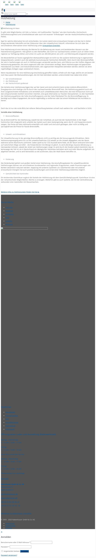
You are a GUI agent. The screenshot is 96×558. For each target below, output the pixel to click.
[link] (27, 14)
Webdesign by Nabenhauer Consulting (16, 513)
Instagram (10, 214)
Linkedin (9, 221)
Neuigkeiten (10, 412)
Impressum (10, 429)
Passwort (5, 547)
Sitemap (9, 528)
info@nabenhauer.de (9, 494)
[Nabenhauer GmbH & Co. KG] (13, 4)
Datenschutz (10, 426)
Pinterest (9, 224)
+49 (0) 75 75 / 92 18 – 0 (10, 502)
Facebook (9, 211)
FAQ (7, 419)
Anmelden (24, 551)
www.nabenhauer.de (9, 498)
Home (8, 22)
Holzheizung (10, 24)
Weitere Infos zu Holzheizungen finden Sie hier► (20, 192)
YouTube (9, 207)
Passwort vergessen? (9, 555)
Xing (7, 218)
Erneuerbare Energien (51, 45)
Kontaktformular (12, 422)
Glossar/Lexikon (12, 416)
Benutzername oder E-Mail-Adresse (15, 542)
